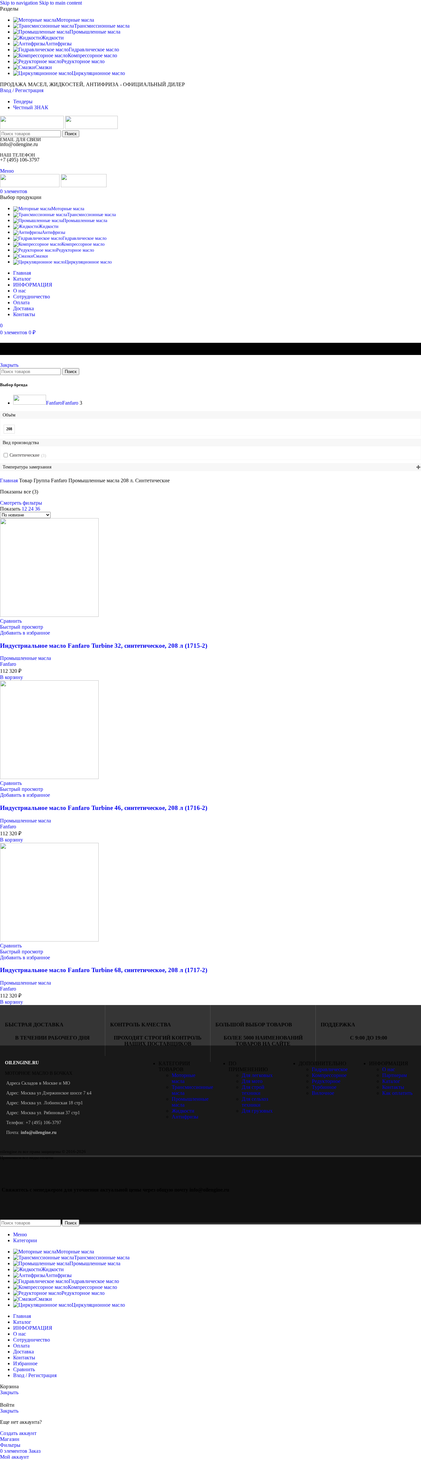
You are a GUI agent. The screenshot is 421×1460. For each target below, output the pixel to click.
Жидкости (183, 1111)
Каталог (391, 1081)
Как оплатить (397, 1093)
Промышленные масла (25, 658)
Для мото (252, 1081)
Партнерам (394, 1075)
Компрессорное (329, 1075)
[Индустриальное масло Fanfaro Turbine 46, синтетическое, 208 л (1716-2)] (49, 777)
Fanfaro (8, 664)
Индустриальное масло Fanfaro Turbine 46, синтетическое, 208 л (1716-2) (103, 807)
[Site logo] (32, 127)
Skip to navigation (19, 3)
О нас (388, 1069)
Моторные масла (183, 1078)
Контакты (393, 1087)
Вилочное (323, 1093)
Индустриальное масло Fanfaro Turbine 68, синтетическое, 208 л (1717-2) (103, 970)
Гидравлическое (330, 1069)
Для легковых (257, 1075)
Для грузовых (257, 1111)
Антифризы (185, 1117)
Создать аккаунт (18, 1433)
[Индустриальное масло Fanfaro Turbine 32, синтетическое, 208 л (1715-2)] (49, 615)
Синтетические (24, 455)
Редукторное (326, 1081)
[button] (11, 677)
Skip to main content (60, 3)
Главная (9, 480)
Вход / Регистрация (35, 1375)
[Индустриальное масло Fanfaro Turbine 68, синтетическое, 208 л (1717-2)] (49, 940)
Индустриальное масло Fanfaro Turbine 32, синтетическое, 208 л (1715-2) (103, 645)
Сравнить (24, 1369)
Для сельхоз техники (255, 1102)
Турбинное (324, 1087)
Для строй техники (253, 1090)
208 (9, 429)
